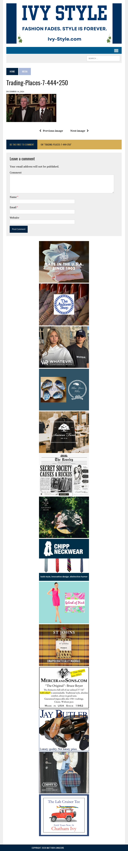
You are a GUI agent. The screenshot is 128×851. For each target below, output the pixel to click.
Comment (16, 172)
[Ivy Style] (64, 23)
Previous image (53, 131)
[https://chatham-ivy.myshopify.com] (64, 834)
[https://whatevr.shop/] (64, 365)
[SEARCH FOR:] (103, 58)
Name (13, 197)
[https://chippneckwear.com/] (64, 578)
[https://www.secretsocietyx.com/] (64, 493)
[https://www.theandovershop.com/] (64, 323)
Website (14, 217)
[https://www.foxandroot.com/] (64, 536)
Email (13, 207)
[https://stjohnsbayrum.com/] (64, 664)
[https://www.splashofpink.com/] (64, 621)
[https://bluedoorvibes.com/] (64, 408)
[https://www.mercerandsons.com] (64, 706)
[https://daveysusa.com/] (64, 791)
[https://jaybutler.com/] (64, 749)
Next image (77, 131)
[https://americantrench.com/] (64, 451)
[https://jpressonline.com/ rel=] (64, 280)
